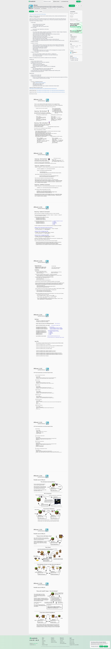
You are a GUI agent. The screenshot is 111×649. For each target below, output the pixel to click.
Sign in (79, 1)
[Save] (79, 6)
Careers (43, 643)
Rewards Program (45, 644)
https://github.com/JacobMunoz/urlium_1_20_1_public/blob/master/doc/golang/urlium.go (51, 90)
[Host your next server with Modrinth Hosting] (75, 27)
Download (72, 5)
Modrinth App (53, 640)
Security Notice (72, 643)
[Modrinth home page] (32, 1)
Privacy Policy (72, 642)
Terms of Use (72, 640)
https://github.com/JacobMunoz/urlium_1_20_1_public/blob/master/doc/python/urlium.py (51, 92)
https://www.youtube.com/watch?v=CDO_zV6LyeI (37, 14)
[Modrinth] (33, 638)
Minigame (76, 46)
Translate (61, 640)
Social (55, 8)
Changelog (43, 640)
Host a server (57, 1)
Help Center (62, 639)
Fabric (72, 17)
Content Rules (72, 639)
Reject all (101, 646)
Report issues (73, 36)
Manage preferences (95, 646)
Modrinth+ (52, 639)
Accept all (106, 646)
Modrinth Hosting (54, 642)
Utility (58, 8)
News (43, 639)
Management (72, 46)
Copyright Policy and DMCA (74, 644)
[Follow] (76, 6)
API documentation (63, 643)
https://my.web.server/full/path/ (40, 82)
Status (43, 642)
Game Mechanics (50, 8)
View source (73, 37)
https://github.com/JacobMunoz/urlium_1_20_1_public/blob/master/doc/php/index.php (43, 88)
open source (36, 643)
